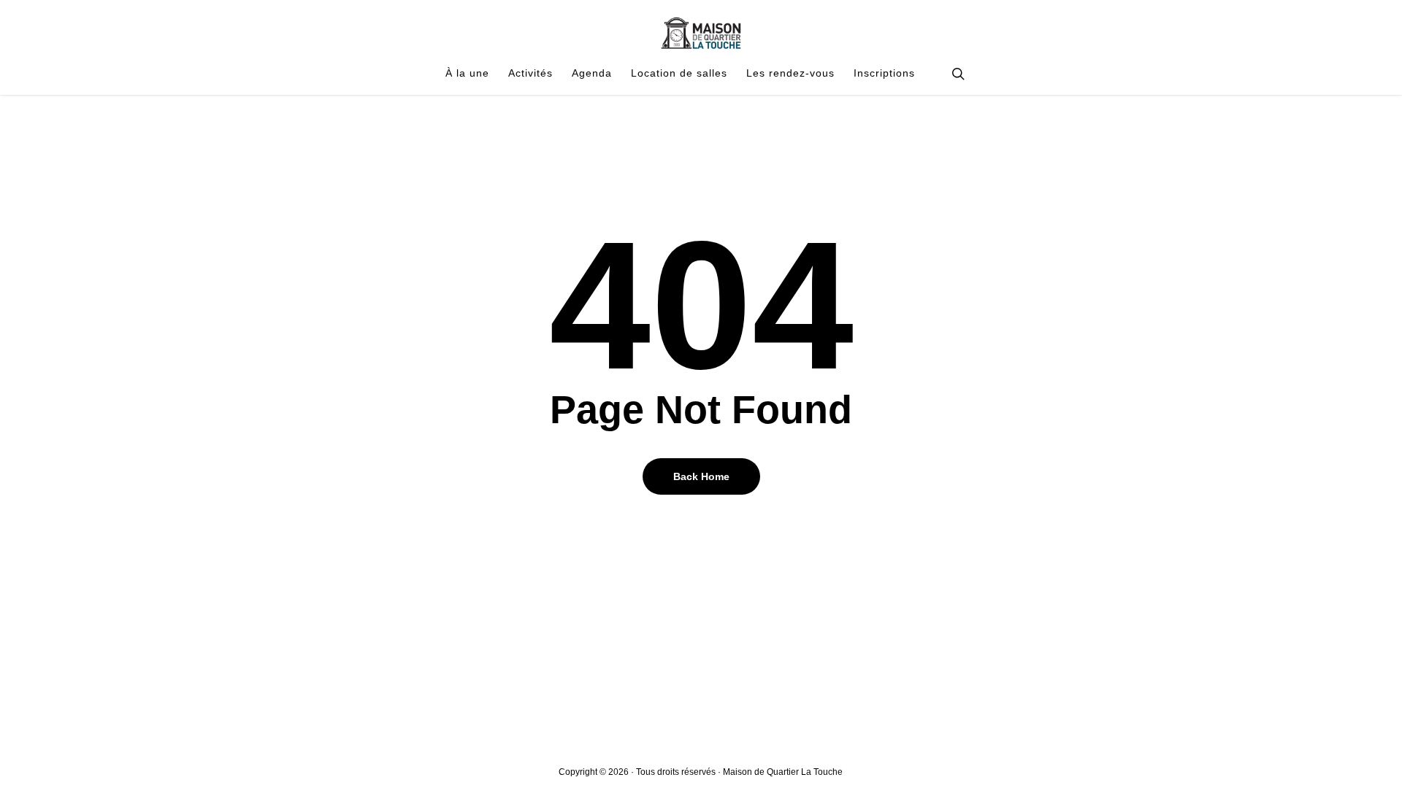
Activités (530, 74)
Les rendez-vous (790, 74)
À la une (467, 74)
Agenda (592, 74)
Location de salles (679, 74)
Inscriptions (884, 74)
